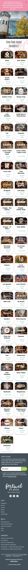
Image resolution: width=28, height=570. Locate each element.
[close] (26, 2)
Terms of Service (16, 555)
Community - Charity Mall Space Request (12, 547)
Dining (3, 505)
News (2, 528)
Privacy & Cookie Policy (7, 542)
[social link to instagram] (10, 496)
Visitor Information (6, 526)
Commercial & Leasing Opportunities (11, 549)
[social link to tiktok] (17, 496)
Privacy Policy (12, 476)
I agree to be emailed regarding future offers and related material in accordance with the (15, 474)
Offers (2, 512)
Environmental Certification (8, 544)
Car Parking (4, 540)
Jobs (2, 530)
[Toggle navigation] (25, 14)
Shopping (3, 503)
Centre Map (4, 514)
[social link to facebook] (14, 496)
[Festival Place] (14, 488)
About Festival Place (6, 524)
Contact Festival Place (7, 538)
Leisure (3, 507)
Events (3, 510)
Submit (24, 469)
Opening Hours (5, 522)
